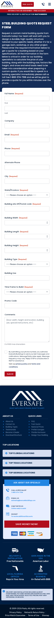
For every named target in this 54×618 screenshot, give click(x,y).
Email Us (15, 498)
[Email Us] (7, 498)
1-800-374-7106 (18, 77)
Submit (10, 374)
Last (6, 113)
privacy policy (22, 364)
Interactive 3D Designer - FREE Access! (27, 11)
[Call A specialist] (7, 490)
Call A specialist (18, 490)
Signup (14, 514)
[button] (27, 453)
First (6, 103)
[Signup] (7, 514)
